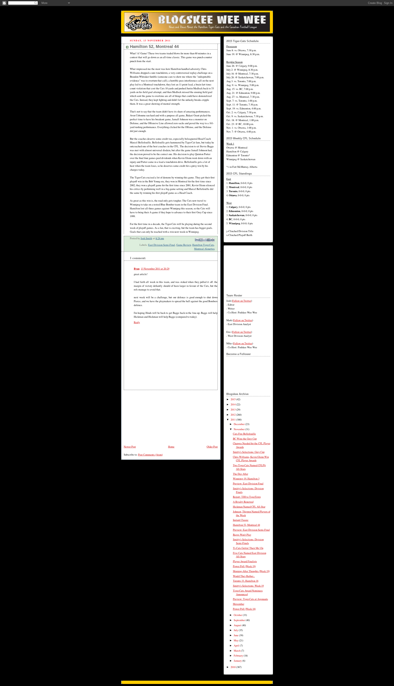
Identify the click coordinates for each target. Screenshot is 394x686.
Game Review (183, 245)
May (236, 640)
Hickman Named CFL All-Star (249, 506)
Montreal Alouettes (204, 249)
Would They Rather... (244, 576)
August (238, 625)
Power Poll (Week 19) (244, 566)
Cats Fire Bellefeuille (244, 433)
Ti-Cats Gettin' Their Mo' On (248, 548)
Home (171, 446)
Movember (238, 604)
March (237, 650)
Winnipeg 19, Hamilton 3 (246, 478)
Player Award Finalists (245, 561)
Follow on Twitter (241, 301)
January (238, 660)
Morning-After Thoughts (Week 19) (251, 571)
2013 (233, 409)
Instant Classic (241, 520)
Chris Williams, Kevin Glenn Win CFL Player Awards (251, 458)
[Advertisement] (152, 415)
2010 (233, 667)
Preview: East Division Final (248, 483)
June (236, 635)
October (238, 615)
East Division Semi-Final (161, 245)
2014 (233, 404)
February (239, 655)
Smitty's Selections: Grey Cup (249, 452)
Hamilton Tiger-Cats (203, 245)
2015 (233, 399)
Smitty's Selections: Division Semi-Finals (248, 541)
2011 (233, 419)
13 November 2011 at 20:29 (155, 268)
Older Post (212, 446)
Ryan (137, 268)
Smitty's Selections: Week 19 (248, 585)
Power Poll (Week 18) (244, 609)
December (239, 424)
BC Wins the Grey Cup (245, 438)
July (236, 630)
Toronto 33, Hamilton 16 (245, 581)
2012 (233, 414)
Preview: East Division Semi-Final (251, 530)
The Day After (240, 474)
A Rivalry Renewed (243, 501)
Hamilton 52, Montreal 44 (246, 525)
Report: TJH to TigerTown (247, 497)
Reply (137, 322)
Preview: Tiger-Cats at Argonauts (250, 599)
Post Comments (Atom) (150, 454)
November (239, 429)
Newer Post (130, 446)
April (237, 645)
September (240, 620)
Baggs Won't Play (242, 534)
